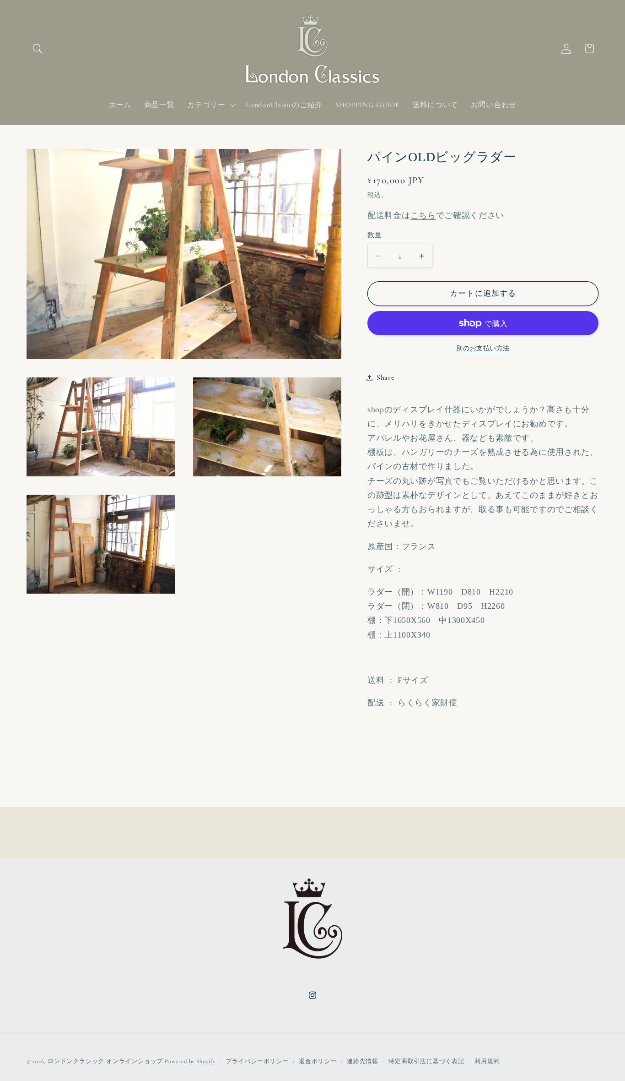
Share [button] (385, 377)
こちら (423, 215)
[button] (38, 48)
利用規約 (487, 1061)
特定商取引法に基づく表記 (426, 1061)
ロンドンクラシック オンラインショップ (105, 1061)
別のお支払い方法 (483, 348)
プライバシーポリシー (257, 1061)
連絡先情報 (362, 1061)
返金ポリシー (318, 1061)
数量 (374, 235)
